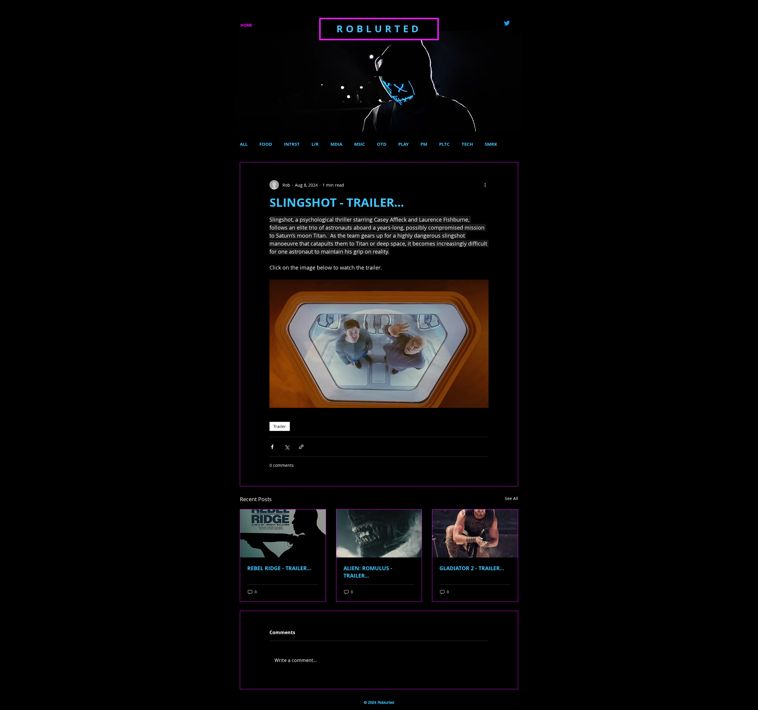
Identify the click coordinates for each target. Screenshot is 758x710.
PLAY (403, 144)
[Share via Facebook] (272, 447)
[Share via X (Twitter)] (287, 447)
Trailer (279, 426)
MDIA (336, 144)
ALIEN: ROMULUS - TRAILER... (367, 572)
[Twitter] (507, 23)
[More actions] (485, 184)
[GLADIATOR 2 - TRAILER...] (475, 533)
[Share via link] (301, 447)
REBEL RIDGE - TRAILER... (279, 568)
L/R (315, 144)
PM (423, 144)
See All (511, 498)
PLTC (444, 144)
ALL (244, 144)
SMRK (491, 144)
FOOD (265, 144)
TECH (467, 144)
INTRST (292, 144)
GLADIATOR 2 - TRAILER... (471, 568)
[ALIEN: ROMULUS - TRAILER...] (379, 533)
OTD (381, 144)
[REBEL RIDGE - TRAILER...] (283, 533)
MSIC (359, 144)
